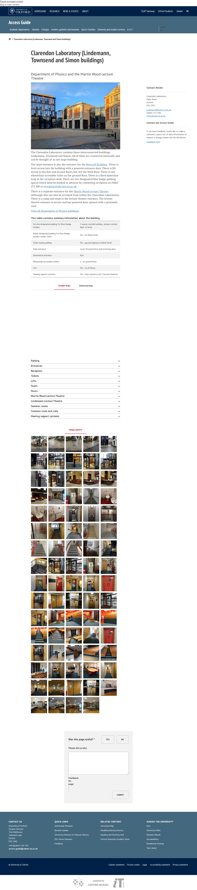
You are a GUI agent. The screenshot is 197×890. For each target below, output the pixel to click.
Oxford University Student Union (115, 839)
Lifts (33, 381)
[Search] (185, 34)
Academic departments (20, 29)
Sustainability (152, 839)
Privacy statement (180, 864)
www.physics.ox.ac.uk (155, 116)
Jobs (148, 826)
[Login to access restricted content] (187, 11)
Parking (35, 360)
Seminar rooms (39, 406)
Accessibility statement (160, 864)
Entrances (36, 365)
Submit (120, 794)
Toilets (35, 375)
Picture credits (133, 864)
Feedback (59, 843)
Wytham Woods (153, 834)
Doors (34, 391)
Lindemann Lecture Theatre (46, 401)
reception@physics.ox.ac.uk (60, 186)
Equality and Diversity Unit (112, 834)
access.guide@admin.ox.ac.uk (23, 848)
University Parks (153, 830)
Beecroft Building (96, 164)
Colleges (45, 29)
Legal (144, 864)
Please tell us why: (77, 748)
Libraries (35, 29)
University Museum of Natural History (72, 834)
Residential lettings (155, 843)
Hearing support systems (45, 416)
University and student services (111, 29)
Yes (108, 739)
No (122, 739)
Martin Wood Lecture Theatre (91, 191)
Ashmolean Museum (64, 826)
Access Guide (20, 22)
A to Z (130, 29)
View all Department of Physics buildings (55, 211)
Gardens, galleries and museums (65, 29)
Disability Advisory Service (112, 830)
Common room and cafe (44, 411)
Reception (36, 370)
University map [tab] (86, 285)
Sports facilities (88, 29)
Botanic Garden (61, 830)
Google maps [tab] (64, 285)
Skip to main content (9, 4)
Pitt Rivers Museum (63, 839)
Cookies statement (117, 864)
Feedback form (153, 141)
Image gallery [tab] (75, 429)
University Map (107, 826)
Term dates (151, 848)
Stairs (34, 385)
